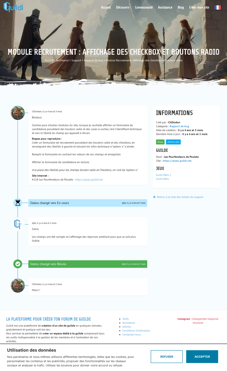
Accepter (202, 356)
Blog (181, 7)
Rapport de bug (93, 60)
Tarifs (125, 319)
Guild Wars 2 (163, 175)
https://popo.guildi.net (89, 179)
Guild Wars (162, 179)
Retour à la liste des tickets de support (179, 197)
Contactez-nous (131, 334)
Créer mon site (199, 7)
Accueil (106, 7)
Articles (126, 326)
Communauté (144, 7)
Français (217, 7)
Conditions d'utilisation (136, 330)
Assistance (165, 7)
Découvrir (123, 7)
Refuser (166, 356)
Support (76, 60)
